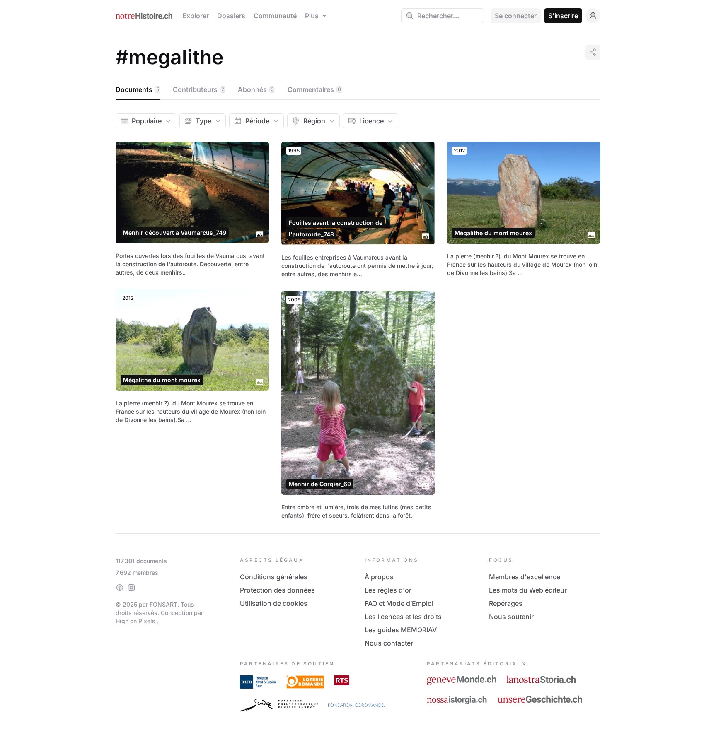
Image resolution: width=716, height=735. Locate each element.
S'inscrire (563, 16)
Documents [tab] (137, 89)
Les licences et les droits (403, 616)
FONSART (163, 604)
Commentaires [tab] (314, 89)
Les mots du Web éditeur (528, 590)
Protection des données (277, 590)
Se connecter (516, 16)
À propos (379, 577)
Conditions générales (273, 577)
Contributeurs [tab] (198, 89)
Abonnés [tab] (256, 89)
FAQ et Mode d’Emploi (399, 603)
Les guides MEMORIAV (401, 630)
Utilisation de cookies (273, 603)
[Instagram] (131, 587)
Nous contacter (389, 643)
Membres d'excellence (524, 577)
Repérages (505, 603)
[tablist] (358, 90)
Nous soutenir (511, 616)
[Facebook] (120, 587)
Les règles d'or (388, 590)
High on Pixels (136, 620)
